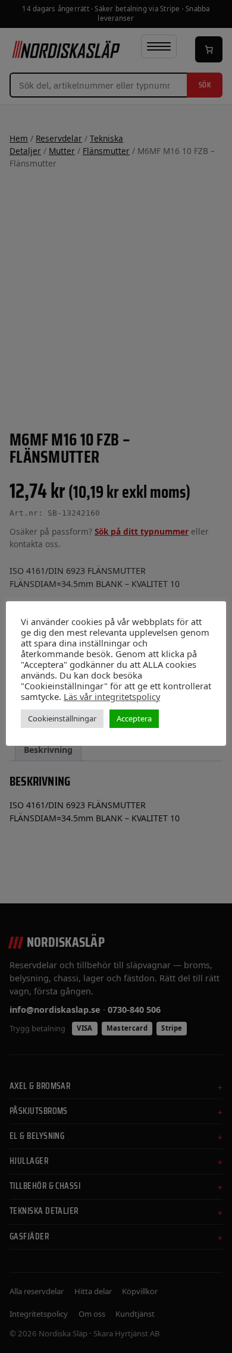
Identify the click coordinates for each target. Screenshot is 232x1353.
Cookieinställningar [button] (62, 718)
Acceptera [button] (134, 718)
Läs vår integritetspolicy (112, 696)
